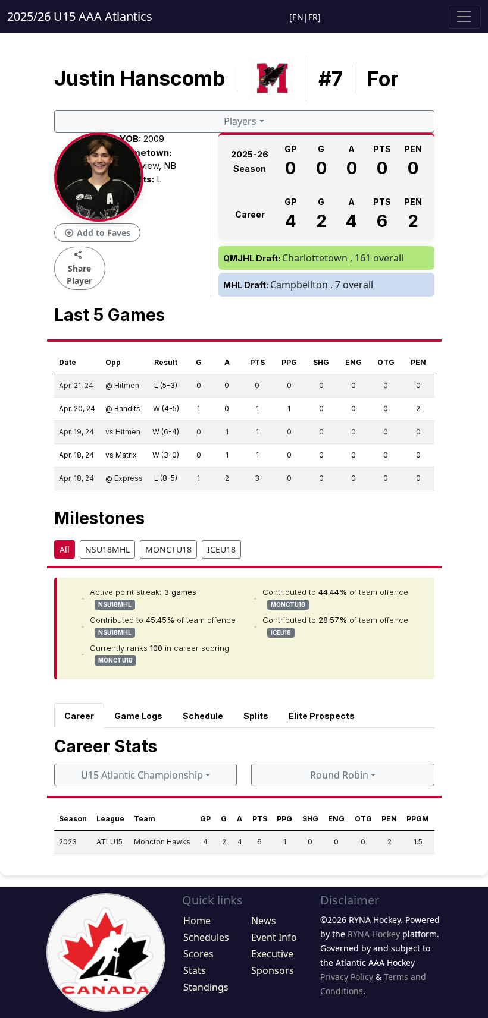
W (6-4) (165, 431)
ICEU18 (221, 549)
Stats (194, 970)
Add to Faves (97, 233)
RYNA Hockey (374, 934)
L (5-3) (165, 385)
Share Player (79, 267)
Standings (206, 987)
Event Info (274, 937)
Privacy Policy (346, 976)
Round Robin (339, 774)
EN (298, 17)
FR (313, 17)
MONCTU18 (168, 549)
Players (240, 121)
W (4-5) (166, 408)
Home (197, 920)
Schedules (206, 937)
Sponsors (272, 970)
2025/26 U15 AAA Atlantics (79, 16)
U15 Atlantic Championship (142, 774)
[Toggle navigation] (464, 17)
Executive (272, 953)
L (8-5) (165, 478)
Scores (198, 953)
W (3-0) (165, 454)
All (65, 549)
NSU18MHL (107, 549)
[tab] (79, 715)
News (263, 920)
